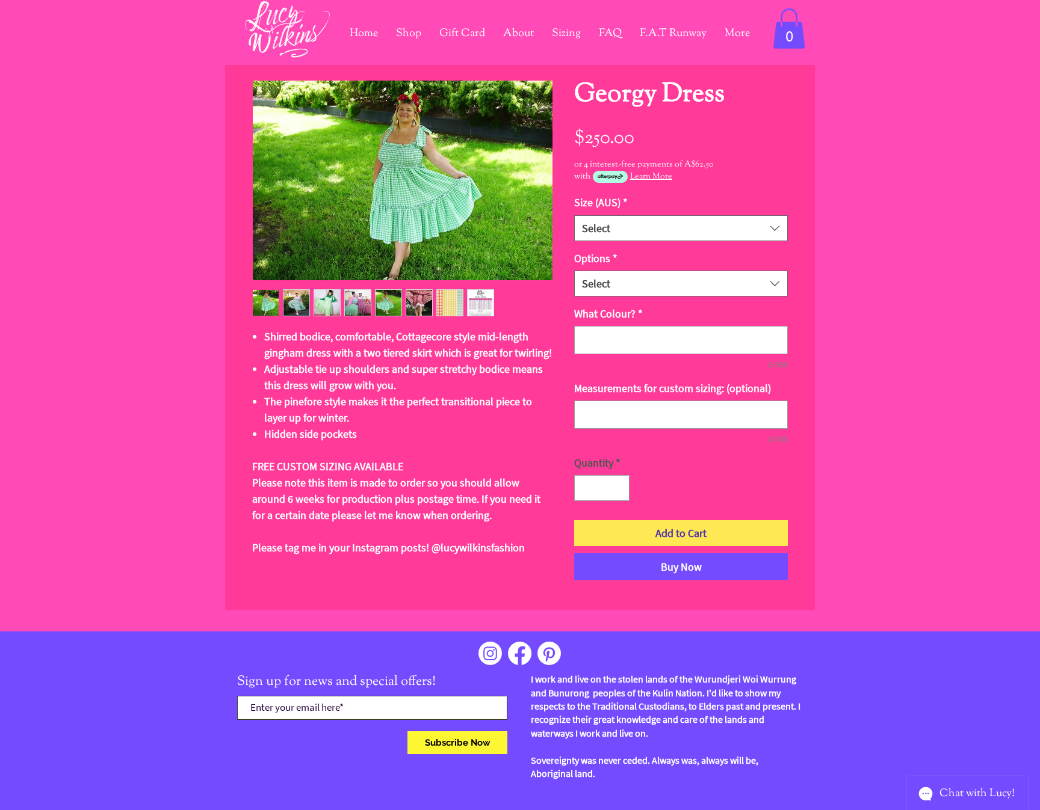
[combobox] (681, 228)
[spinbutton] (602, 488)
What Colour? (608, 314)
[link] (789, 28)
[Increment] (618, 488)
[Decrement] (585, 488)
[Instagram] (490, 653)
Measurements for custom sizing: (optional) (672, 388)
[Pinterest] (549, 653)
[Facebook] (519, 653)
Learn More (651, 177)
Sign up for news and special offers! (336, 682)
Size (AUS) (601, 202)
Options (596, 258)
